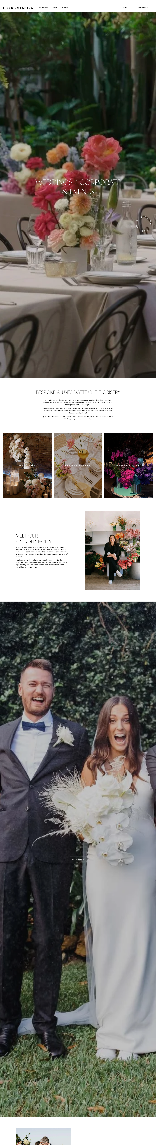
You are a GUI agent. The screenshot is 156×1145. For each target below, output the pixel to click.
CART (125, 8)
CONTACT (64, 8)
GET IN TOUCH (143, 8)
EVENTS (54, 8)
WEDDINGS (43, 8)
